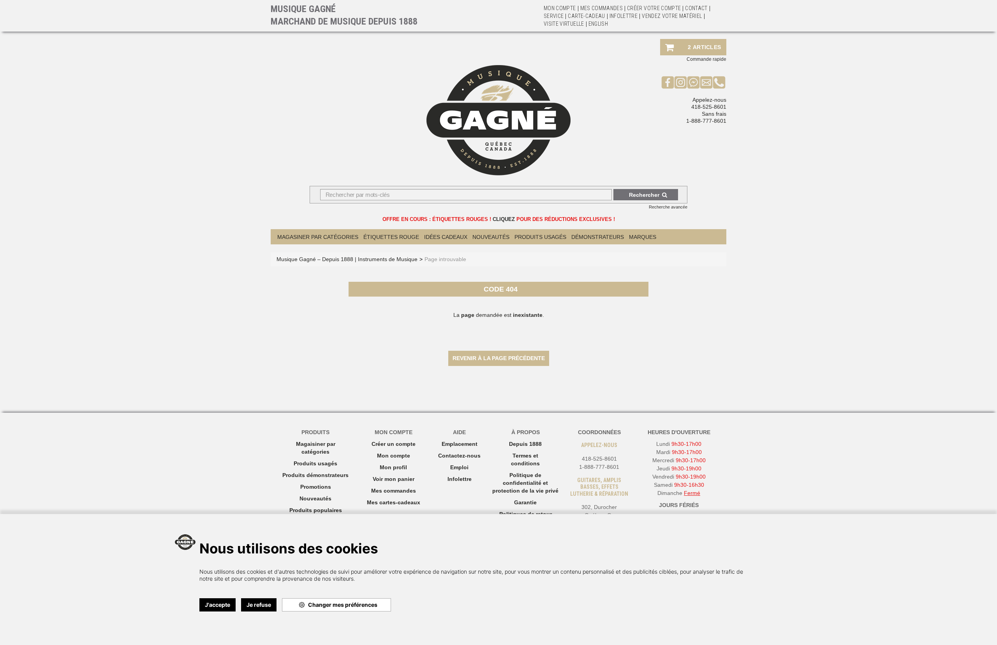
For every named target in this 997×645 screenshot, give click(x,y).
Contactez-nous (459, 455)
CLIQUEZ (504, 219)
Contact (696, 8)
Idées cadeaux (445, 237)
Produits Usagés (540, 237)
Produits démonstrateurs (315, 475)
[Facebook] (667, 82)
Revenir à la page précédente (499, 358)
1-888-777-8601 (706, 121)
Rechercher (644, 195)
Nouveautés (490, 237)
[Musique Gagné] (498, 120)
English (598, 24)
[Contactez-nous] (706, 82)
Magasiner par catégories (317, 237)
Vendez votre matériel (672, 16)
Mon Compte (560, 8)
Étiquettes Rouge (391, 237)
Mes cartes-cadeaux (393, 502)
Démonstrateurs (597, 237)
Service (554, 16)
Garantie (525, 502)
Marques (642, 237)
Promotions (315, 487)
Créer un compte (394, 444)
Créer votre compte (654, 8)
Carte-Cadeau (586, 16)
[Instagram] (680, 82)
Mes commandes (601, 8)
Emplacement (459, 444)
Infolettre (623, 16)
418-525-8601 (708, 107)
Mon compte (393, 455)
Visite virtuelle (564, 24)
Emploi (459, 467)
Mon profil (393, 467)
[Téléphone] (719, 82)
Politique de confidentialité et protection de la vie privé (525, 483)
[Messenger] (693, 82)
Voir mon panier (393, 479)
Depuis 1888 (525, 444)
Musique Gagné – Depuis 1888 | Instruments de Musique (347, 259)
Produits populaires (315, 510)
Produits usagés (315, 463)
